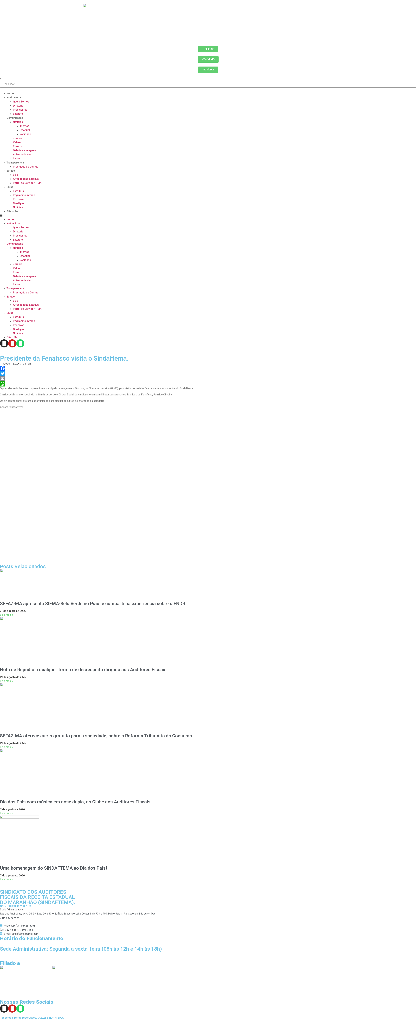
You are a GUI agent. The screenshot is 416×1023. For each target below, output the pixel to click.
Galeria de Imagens (24, 150)
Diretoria (18, 105)
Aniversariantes (22, 154)
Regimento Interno (24, 195)
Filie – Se (12, 211)
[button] (208, 215)
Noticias (18, 207)
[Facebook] (208, 368)
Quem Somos (21, 101)
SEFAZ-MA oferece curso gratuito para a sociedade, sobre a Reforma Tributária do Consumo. (96, 735)
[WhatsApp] (208, 383)
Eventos (18, 146)
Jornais (17, 138)
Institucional (13, 97)
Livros (16, 158)
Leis (15, 174)
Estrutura (18, 191)
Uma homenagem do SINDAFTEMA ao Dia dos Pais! (53, 868)
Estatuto (18, 113)
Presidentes (20, 109)
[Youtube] (12, 343)
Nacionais (26, 134)
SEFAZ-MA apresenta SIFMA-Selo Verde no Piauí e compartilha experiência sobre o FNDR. (93, 603)
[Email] (208, 378)
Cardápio (18, 203)
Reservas (18, 199)
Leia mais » (6, 614)
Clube (9, 187)
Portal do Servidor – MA (27, 182)
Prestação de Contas (25, 166)
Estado (10, 170)
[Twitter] (208, 373)
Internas (24, 126)
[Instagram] (4, 343)
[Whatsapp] (20, 343)
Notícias (18, 121)
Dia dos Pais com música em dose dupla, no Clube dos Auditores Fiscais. (76, 802)
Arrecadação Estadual (26, 178)
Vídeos (17, 142)
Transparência (15, 162)
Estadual (25, 130)
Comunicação (14, 117)
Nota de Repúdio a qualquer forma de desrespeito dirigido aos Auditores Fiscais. (84, 669)
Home (10, 93)
